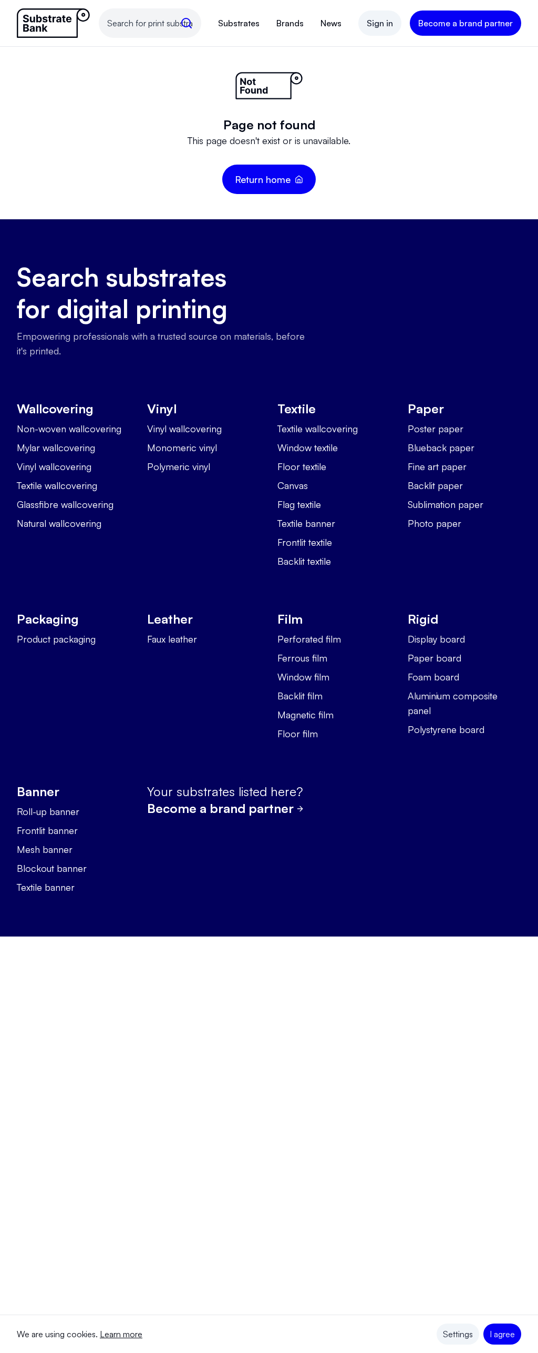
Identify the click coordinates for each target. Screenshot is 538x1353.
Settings (458, 1334)
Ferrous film (302, 658)
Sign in (380, 23)
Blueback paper (441, 447)
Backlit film (300, 695)
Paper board (434, 658)
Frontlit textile (304, 542)
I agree (502, 1334)
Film (290, 619)
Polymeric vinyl (178, 466)
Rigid (423, 619)
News (331, 23)
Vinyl (162, 408)
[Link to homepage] (53, 23)
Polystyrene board (446, 729)
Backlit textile (304, 561)
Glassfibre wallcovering (65, 504)
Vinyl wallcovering (54, 466)
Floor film (297, 733)
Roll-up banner (48, 811)
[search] (186, 23)
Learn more (121, 1334)
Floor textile (301, 466)
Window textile (307, 447)
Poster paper (435, 428)
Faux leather (172, 639)
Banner (38, 791)
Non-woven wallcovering (69, 428)
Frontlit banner (47, 830)
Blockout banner (52, 868)
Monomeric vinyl (182, 447)
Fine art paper (437, 466)
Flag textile (299, 504)
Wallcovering (55, 408)
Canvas (292, 485)
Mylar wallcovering (56, 447)
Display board (436, 639)
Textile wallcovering (57, 485)
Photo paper (434, 523)
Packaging (48, 619)
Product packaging (56, 639)
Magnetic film (305, 714)
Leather (170, 619)
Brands (290, 23)
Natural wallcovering (59, 523)
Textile (296, 408)
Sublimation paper (445, 504)
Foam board (433, 677)
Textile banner (306, 523)
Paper (426, 408)
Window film (303, 677)
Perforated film (309, 639)
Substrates (239, 23)
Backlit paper (435, 485)
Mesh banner (45, 849)
